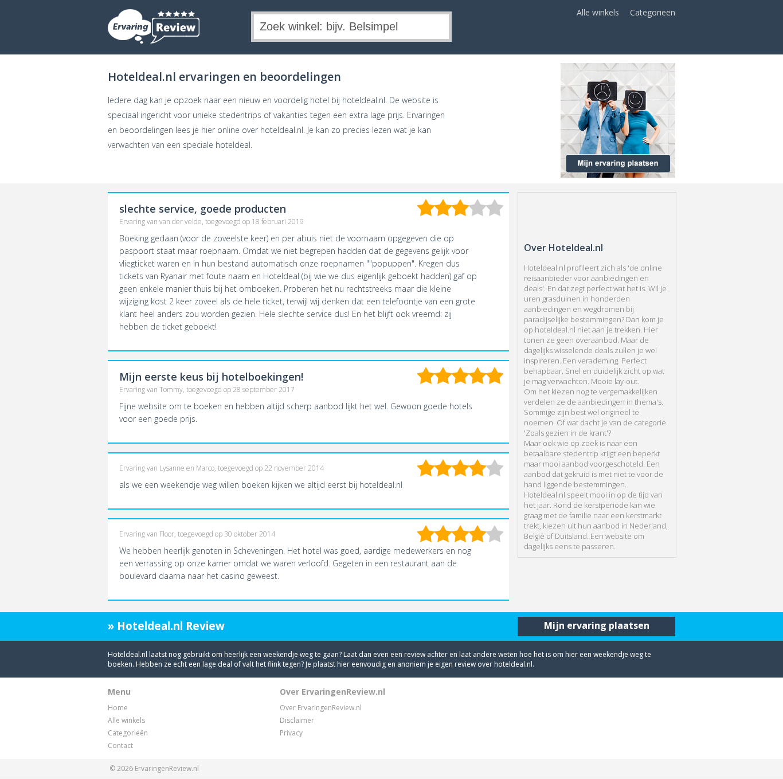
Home (118, 708)
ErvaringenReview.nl (167, 768)
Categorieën (652, 12)
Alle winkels (598, 12)
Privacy (291, 733)
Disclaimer (297, 720)
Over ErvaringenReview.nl (321, 708)
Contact (120, 745)
